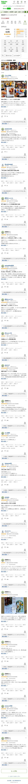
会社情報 (9, 780)
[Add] (25, 15)
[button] (5, 66)
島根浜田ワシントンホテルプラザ (9, 15)
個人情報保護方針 (17, 780)
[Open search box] (2, 55)
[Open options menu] (26, 75)
